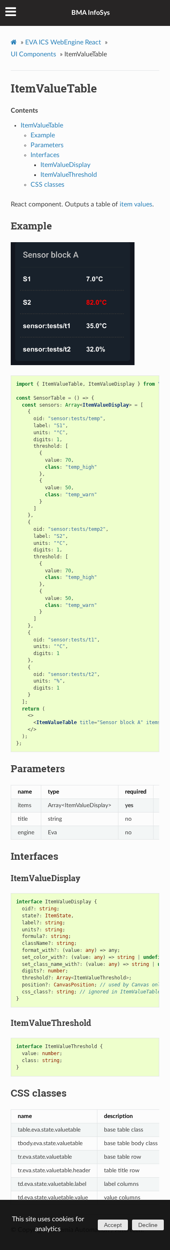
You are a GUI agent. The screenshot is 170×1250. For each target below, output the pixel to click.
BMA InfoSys (90, 12)
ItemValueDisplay (65, 165)
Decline (148, 1225)
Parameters (47, 145)
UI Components (33, 54)
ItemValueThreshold (68, 174)
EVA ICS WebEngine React (63, 42)
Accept (113, 1225)
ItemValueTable (54, 88)
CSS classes (47, 184)
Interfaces (45, 155)
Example (43, 135)
